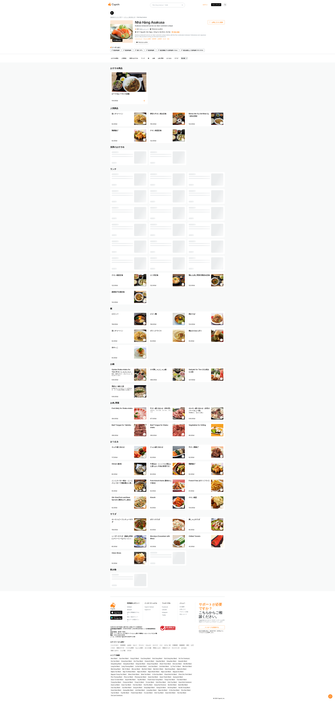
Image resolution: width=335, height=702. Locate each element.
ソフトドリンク (138, 38)
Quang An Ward (178, 677)
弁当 (168, 38)
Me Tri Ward (126, 669)
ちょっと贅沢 (139, 648)
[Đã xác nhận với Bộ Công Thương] (167, 628)
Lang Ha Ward (115, 666)
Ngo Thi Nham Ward (129, 671)
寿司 (188, 645)
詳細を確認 (176, 32)
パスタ (113, 648)
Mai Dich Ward (187, 666)
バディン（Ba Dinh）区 (129, 17)
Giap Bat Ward (160, 661)
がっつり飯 (148, 648)
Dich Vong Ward (157, 658)
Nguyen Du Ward (178, 671)
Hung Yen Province (160, 685)
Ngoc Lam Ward (166, 671)
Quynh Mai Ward (130, 679)
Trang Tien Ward (170, 679)
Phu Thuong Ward (116, 677)
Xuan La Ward (115, 685)
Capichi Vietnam (149, 607)
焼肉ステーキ (120, 648)
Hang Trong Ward (152, 664)
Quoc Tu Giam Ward (117, 679)
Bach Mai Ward (182, 685)
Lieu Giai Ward (152, 666)
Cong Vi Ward (134, 658)
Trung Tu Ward (139, 682)
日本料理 (154, 38)
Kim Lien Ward (177, 664)
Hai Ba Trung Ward (184, 687)
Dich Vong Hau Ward (170, 658)
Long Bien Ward (151, 690)
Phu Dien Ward (185, 690)
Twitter (164, 615)
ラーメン (141, 645)
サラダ (164, 38)
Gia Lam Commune (116, 695)
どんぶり (148, 645)
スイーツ (155, 645)
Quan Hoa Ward (153, 677)
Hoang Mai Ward (128, 690)
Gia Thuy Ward (138, 661)
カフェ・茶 (167, 645)
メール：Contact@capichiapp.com (122, 636)
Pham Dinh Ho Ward (171, 674)
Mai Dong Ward (115, 669)
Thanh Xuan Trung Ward (155, 679)
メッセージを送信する (212, 627)
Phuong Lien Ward (140, 677)
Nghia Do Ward (181, 669)
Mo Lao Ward (136, 669)
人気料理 (159, 38)
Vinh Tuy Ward (172, 682)
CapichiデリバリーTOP (116, 17)
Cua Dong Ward (145, 658)
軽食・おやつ (114, 650)
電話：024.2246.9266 (117, 635)
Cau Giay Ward (115, 687)
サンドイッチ (175, 648)
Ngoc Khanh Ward (153, 671)
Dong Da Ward (137, 687)
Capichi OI (147, 609)
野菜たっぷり (157, 648)
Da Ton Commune (184, 658)
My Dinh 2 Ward (158, 669)
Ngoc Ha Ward (141, 671)
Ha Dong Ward (172, 687)
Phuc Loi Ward (128, 677)
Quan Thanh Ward (165, 677)
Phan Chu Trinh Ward (185, 674)
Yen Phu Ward (148, 685)
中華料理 (175, 645)
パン (161, 645)
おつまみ (183, 648)
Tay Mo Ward (141, 679)
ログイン (205, 4)
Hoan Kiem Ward (116, 690)
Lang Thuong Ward (127, 666)
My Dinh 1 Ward (146, 669)
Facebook (165, 607)
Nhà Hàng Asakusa (142, 17)
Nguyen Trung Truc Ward (118, 674)
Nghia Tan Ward (116, 671)
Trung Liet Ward (128, 682)
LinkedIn (164, 609)
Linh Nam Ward (164, 666)
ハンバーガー (114, 645)
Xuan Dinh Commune (185, 682)
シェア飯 (122, 650)
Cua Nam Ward (126, 687)
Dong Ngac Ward (149, 687)
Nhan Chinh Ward (133, 674)
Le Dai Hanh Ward (140, 666)
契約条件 (129, 609)
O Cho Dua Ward (157, 674)
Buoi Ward (114, 658)
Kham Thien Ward (165, 664)
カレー (135, 645)
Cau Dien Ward (123, 658)
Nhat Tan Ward (145, 674)
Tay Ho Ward (115, 693)
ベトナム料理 (129, 648)
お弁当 (129, 645)
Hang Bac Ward (171, 661)
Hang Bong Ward (116, 664)
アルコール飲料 (147, 38)
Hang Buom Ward (128, 664)
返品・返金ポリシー (132, 617)
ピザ (192, 645)
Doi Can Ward (115, 661)
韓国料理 (182, 645)
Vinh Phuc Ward (161, 682)
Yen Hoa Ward (137, 685)
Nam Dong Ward (170, 669)
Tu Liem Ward (148, 693)
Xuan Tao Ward (126, 685)
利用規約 (129, 607)
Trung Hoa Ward (116, 682)
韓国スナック (166, 648)
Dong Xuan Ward (126, 661)
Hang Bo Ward (182, 661)
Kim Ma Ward (187, 664)
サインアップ (216, 4)
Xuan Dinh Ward (170, 693)
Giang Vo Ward (149, 661)
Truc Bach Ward (181, 679)
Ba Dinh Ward (172, 685)
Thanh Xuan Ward (136, 693)
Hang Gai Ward (140, 664)
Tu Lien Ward (150, 682)
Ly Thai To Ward (176, 666)
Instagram (165, 612)
